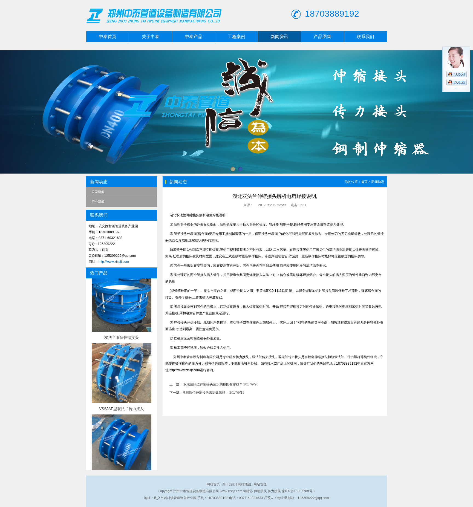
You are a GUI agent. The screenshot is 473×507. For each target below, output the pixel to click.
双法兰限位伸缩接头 (121, 323)
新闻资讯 (279, 36)
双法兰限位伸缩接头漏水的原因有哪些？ (213, 384)
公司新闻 (98, 192)
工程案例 (236, 36)
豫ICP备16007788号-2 (298, 491)
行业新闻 (98, 202)
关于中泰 (150, 36)
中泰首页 (107, 36)
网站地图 (244, 484)
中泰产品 (193, 36)
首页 (364, 182)
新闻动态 (377, 182)
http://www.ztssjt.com (114, 262)
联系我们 (365, 36)
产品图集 (322, 36)
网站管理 (260, 484)
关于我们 (228, 484)
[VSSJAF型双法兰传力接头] (121, 388)
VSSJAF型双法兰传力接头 (121, 395)
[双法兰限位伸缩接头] (121, 317)
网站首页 (213, 484)
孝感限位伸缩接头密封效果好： (206, 392)
